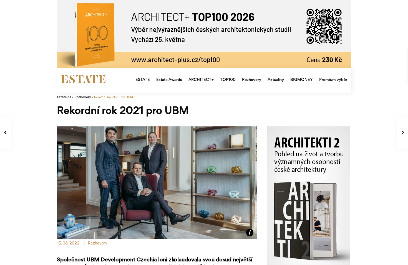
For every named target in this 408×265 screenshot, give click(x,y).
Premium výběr (333, 80)
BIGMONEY (301, 80)
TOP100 (228, 80)
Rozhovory (251, 80)
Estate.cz (64, 97)
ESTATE (142, 80)
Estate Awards (169, 80)
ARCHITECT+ (201, 80)
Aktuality (276, 80)
